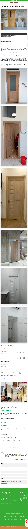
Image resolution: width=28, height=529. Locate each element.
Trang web (2, 478)
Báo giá (1, 5)
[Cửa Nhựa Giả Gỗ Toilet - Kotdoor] (14, 2)
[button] (1, 2)
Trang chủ (3, 526)
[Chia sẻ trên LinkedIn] (17, 447)
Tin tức (3, 5)
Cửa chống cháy (16, 526)
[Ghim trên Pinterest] (15, 447)
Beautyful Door (25, 500)
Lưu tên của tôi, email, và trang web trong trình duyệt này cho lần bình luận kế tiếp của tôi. (12, 481)
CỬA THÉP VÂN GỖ (12, 526)
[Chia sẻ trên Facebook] (12, 447)
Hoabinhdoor (2, 48)
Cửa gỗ (5, 526)
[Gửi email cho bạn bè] (14, 447)
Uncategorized (6, 5)
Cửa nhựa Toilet (7, 8)
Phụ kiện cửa (20, 526)
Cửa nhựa (8, 526)
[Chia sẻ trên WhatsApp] (10, 447)
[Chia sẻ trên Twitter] (13, 447)
